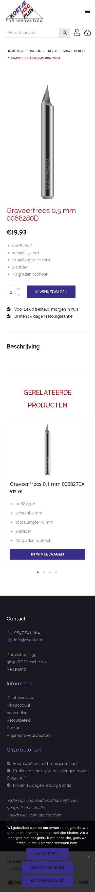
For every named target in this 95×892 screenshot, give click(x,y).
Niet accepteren (47, 867)
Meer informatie (47, 881)
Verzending (17, 712)
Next (85, 491)
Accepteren (47, 854)
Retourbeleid (19, 720)
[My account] (77, 33)
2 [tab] (44, 574)
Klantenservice (20, 697)
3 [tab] (50, 574)
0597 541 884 (27, 632)
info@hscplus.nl (28, 639)
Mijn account (18, 705)
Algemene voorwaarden (29, 735)
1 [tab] (38, 574)
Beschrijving (23, 346)
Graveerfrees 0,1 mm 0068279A (47, 484)
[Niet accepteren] (88, 856)
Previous (10, 491)
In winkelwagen (51, 292)
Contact (14, 727)
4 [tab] (56, 574)
